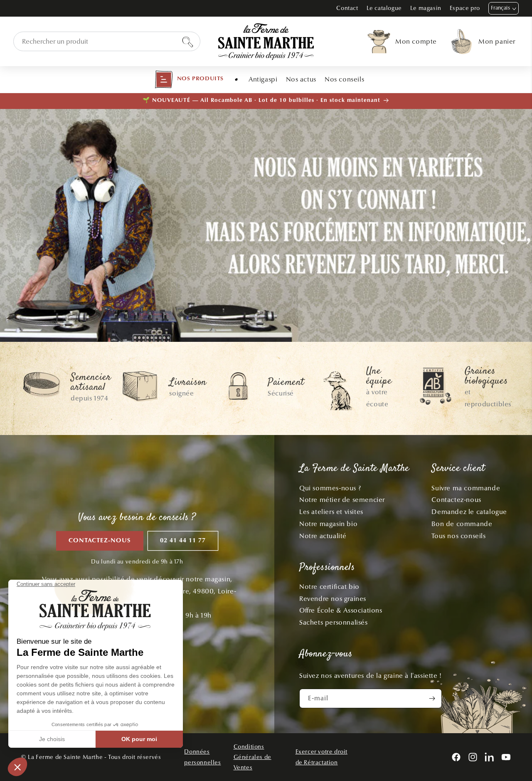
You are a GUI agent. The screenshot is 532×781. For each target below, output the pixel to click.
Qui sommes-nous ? (330, 488)
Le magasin (425, 8)
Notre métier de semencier (342, 500)
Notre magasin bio (328, 524)
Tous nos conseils (458, 536)
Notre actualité (323, 536)
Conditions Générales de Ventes (252, 757)
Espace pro (465, 8)
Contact (347, 8)
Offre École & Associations (340, 610)
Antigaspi (263, 79)
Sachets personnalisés (333, 622)
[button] (189, 79)
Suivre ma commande (465, 488)
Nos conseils (344, 79)
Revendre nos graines (332, 599)
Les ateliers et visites (331, 512)
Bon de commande (461, 524)
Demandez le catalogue (469, 512)
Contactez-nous (100, 541)
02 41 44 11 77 (183, 541)
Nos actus (301, 79)
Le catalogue (384, 8)
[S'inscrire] (432, 698)
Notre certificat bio (329, 587)
